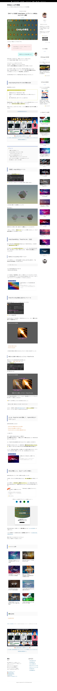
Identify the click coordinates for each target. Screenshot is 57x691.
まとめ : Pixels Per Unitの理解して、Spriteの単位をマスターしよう (19, 158)
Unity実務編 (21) (32, 670)
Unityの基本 (22, 1)
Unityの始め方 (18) (32, 660)
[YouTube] (45, 38)
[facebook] (20, 502)
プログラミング (28, 1)
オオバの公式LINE (32, 528)
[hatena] (28, 502)
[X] (43, 38)
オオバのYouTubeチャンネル (13, 676)
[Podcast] (43, 40)
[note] (47, 38)
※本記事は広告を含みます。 (22, 111)
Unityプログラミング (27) (33, 665)
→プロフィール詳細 (47, 42)
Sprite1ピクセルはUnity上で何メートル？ (16, 153)
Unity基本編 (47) (32, 662)
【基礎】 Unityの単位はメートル (14, 150)
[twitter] (17, 502)
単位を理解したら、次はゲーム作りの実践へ (15, 159)
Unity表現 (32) (31, 668)
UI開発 (33, 1)
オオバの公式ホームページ (11, 671)
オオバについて (43, 1)
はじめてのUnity (16, 1)
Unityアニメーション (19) (33, 667)
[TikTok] (45, 40)
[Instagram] (47, 40)
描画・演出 (37, 1)
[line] (24, 502)
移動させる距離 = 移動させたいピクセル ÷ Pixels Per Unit (18, 156)
